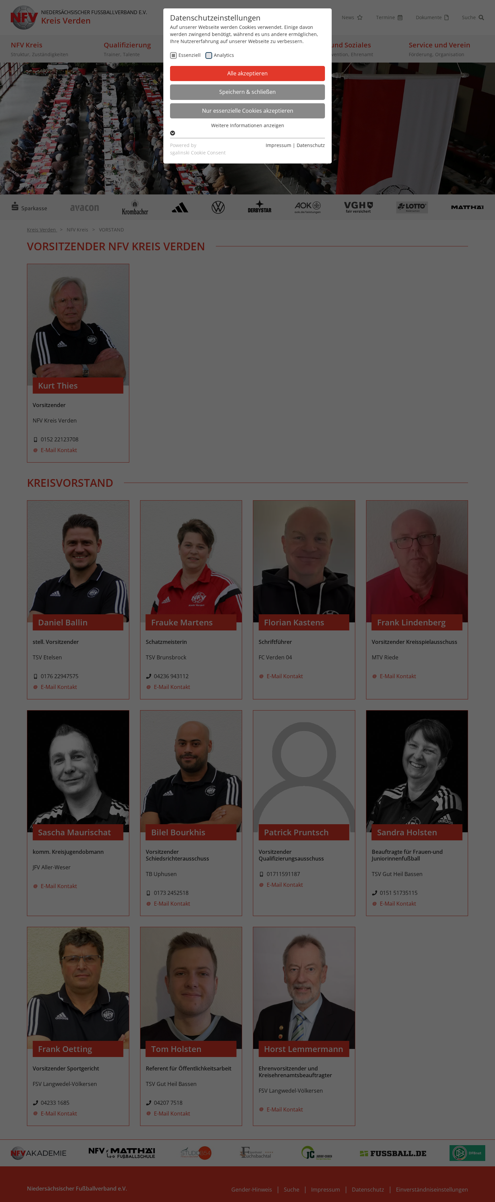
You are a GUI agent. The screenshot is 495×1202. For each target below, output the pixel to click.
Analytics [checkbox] (224, 55)
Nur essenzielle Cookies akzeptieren (247, 110)
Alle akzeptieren (247, 73)
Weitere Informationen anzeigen (247, 125)
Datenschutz (311, 145)
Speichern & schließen (247, 92)
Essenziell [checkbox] (189, 55)
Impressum (278, 145)
